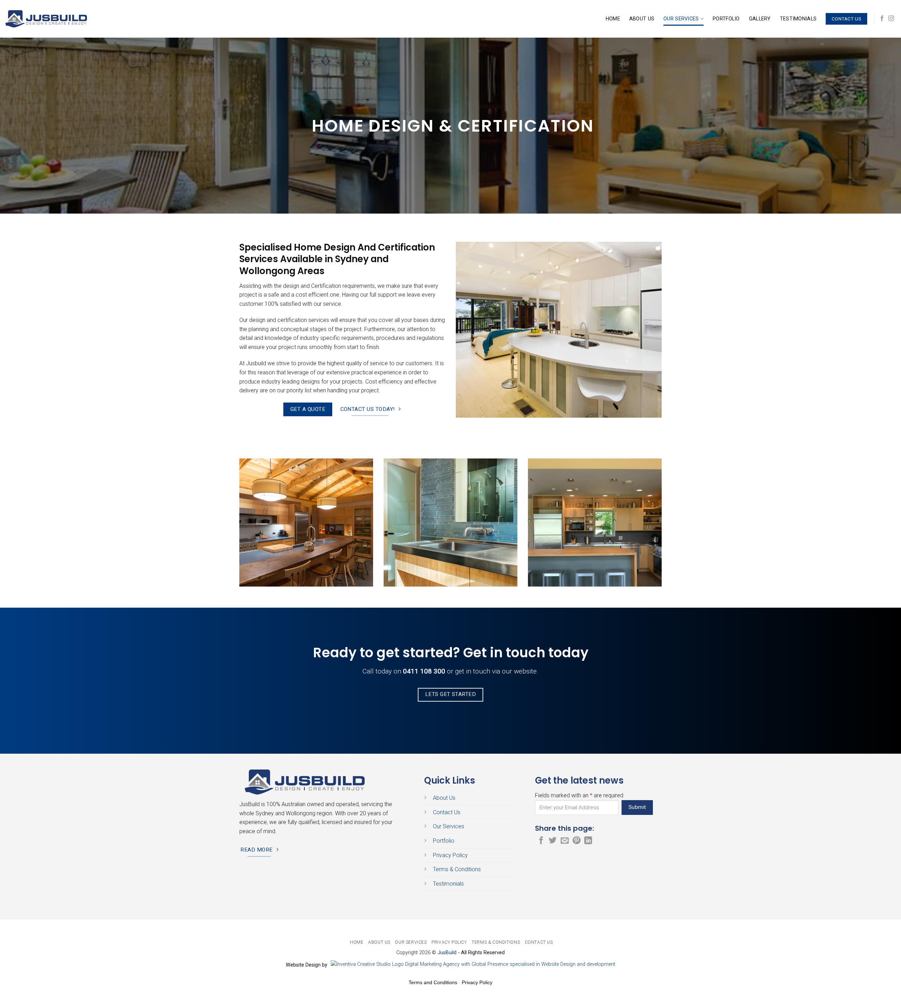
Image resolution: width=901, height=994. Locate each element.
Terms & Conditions (457, 869)
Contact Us (446, 812)
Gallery (760, 19)
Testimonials (798, 19)
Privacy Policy (450, 855)
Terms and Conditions (433, 982)
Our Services (681, 19)
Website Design (304, 965)
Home (613, 19)
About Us (641, 19)
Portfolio (726, 19)
